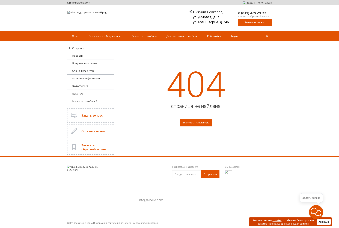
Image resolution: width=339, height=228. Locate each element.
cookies (277, 220)
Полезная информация (86, 78)
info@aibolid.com (80, 2)
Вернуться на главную (195, 122)
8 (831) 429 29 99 (252, 12)
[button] (316, 212)
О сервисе (78, 48)
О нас (75, 36)
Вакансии (78, 93)
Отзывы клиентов (83, 70)
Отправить (210, 174)
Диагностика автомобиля (181, 36)
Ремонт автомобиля (144, 36)
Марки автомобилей (84, 101)
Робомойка (214, 36)
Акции (234, 36)
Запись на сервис (255, 22)
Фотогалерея (80, 86)
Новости (77, 55)
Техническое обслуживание (105, 36)
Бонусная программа (84, 63)
